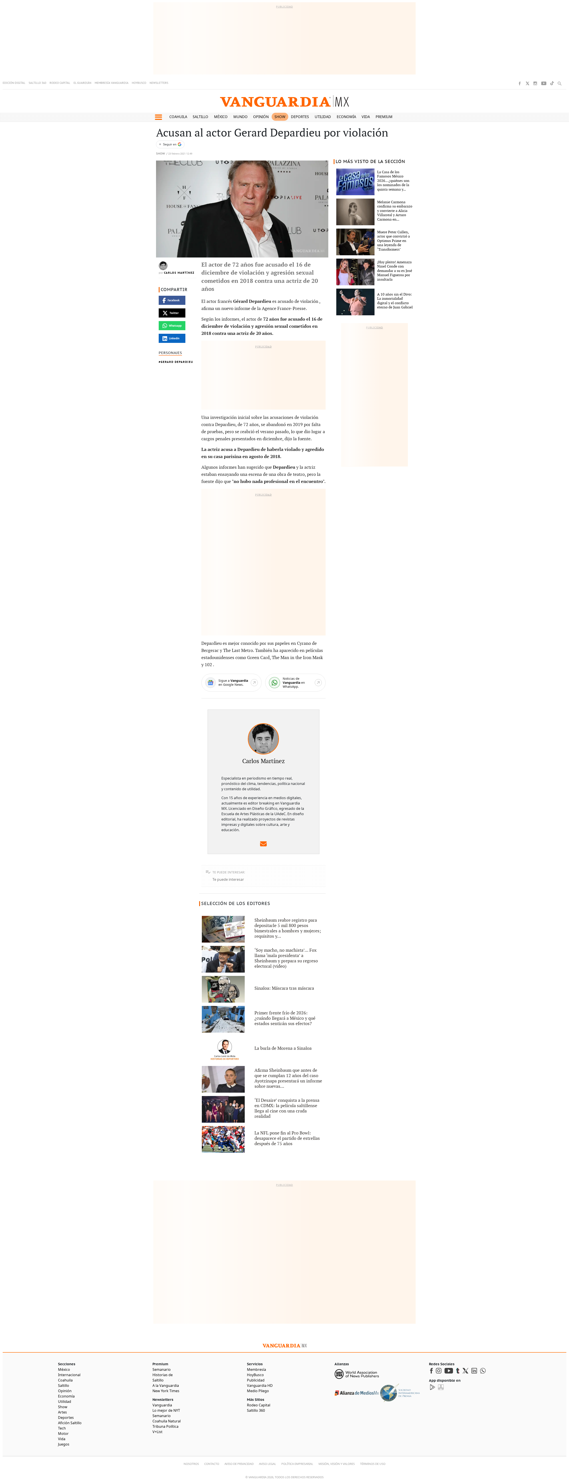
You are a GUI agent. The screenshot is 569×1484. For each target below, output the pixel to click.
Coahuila (178, 116)
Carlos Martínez (179, 273)
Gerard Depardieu (177, 362)
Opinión (261, 116)
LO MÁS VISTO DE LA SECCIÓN (370, 161)
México (221, 116)
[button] (158, 117)
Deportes (300, 116)
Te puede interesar (228, 879)
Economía (346, 116)
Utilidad (323, 116)
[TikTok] (552, 83)
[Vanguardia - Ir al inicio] (284, 101)
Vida (366, 116)
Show (279, 116)
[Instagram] (535, 83)
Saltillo (200, 116)
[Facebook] (519, 83)
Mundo (240, 116)
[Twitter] (527, 83)
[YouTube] (544, 83)
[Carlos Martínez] (263, 738)
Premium (384, 116)
